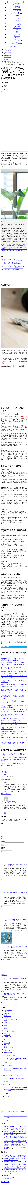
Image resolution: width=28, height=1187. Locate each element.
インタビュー (17, 10)
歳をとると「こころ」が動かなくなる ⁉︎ (13, 260)
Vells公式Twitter (10, 642)
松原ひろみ (11, 801)
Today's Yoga (17, 7)
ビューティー (17, 28)
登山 (17, 42)
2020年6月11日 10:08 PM (10, 802)
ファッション (17, 31)
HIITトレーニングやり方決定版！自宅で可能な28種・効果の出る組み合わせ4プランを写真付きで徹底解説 (14, 759)
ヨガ (17, 32)
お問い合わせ (7, 1178)
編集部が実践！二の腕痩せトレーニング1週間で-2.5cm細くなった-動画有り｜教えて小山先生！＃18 (14, 733)
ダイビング (17, 23)
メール (3, 839)
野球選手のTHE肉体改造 (8, 247)
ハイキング (17, 26)
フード (17, 29)
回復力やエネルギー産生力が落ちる (12, 263)
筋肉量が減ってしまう (9, 259)
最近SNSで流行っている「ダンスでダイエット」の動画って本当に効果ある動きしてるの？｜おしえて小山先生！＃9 (14, 690)
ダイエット (17, 21)
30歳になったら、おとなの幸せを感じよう (14, 266)
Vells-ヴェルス (5, 1182)
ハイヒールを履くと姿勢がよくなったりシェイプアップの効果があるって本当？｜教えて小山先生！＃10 (14, 696)
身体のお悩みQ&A (17, 44)
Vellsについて (17, 9)
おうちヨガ (17, 12)
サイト (2, 841)
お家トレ (17, 15)
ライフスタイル (17, 34)
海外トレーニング (17, 40)
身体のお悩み (7, 55)
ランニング (17, 36)
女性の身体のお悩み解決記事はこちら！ (13, 268)
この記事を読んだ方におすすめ (11, 269)
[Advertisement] (14, 276)
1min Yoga (17, 6)
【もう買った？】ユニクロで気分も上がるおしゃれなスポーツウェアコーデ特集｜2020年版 (15, 1147)
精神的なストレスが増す (10, 265)
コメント (3, 823)
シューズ (17, 20)
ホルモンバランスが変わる (10, 262)
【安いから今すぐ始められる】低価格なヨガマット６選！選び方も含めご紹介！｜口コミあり (15, 1133)
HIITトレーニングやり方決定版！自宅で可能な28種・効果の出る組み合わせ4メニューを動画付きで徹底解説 (15, 1142)
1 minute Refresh (17, 3)
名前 (2, 836)
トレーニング (17, 24)
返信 (5, 813)
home (5, 49)
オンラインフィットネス (17, 13)
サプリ (17, 18)
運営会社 (6, 1175)
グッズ (17, 17)
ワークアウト (17, 37)
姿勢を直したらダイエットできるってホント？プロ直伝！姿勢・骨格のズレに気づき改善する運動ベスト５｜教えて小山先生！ (15, 1089)
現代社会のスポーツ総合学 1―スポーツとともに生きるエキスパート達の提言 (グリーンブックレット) (14, 249)
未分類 (17, 39)
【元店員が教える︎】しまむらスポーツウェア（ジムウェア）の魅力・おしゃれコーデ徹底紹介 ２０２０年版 (15, 1128)
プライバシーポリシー (10, 1177)
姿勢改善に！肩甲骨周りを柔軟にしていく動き (14, 1078)
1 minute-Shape (17, 4)
